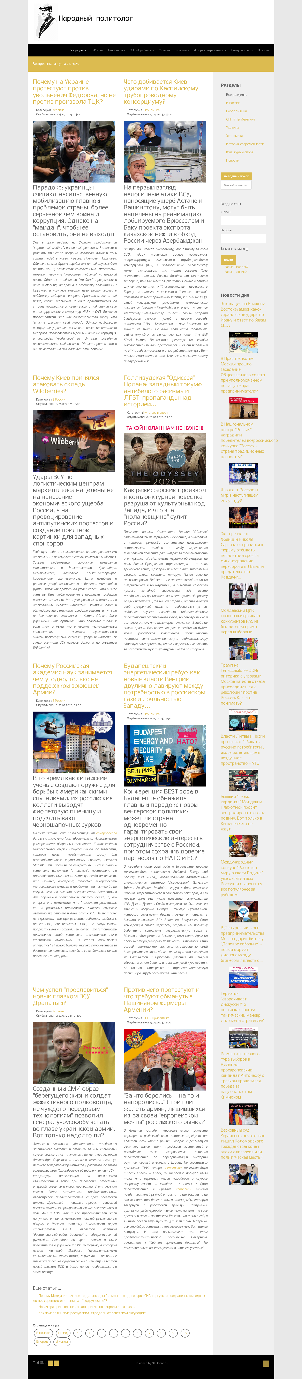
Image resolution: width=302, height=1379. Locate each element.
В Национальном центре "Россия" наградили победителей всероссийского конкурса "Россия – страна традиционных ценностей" (249, 441)
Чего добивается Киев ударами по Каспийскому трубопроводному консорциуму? (161, 92)
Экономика (151, 110)
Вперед (42, 1341)
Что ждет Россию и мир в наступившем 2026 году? (239, 495)
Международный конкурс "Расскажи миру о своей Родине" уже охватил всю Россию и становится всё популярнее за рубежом (242, 878)
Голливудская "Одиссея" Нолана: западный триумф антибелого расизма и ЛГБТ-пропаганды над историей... (163, 391)
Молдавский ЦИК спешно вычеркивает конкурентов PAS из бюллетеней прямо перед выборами (241, 622)
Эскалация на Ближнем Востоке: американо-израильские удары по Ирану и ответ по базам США (243, 315)
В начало (43, 1333)
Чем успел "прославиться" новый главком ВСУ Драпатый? (70, 997)
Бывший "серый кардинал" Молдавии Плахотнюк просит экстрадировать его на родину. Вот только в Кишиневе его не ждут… (243, 813)
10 (185, 1333)
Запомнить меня (233, 248)
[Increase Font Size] (56, 1363)
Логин (226, 212)
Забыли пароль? (236, 267)
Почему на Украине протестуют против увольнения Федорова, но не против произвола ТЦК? (74, 92)
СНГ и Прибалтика (156, 1018)
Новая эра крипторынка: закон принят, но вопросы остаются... (86, 1307)
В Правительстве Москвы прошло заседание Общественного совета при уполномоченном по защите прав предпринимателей (243, 375)
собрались (183, 1189)
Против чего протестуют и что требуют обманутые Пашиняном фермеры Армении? (161, 1000)
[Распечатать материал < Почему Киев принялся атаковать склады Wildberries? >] (115, 399)
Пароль (226, 230)
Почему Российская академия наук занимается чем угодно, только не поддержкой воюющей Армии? (72, 679)
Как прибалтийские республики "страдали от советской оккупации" (92, 1313)
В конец (62, 1341)
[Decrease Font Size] (50, 1363)
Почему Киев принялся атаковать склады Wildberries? (66, 385)
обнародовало (106, 833)
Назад (63, 1333)
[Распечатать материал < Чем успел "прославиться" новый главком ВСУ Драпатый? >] (115, 1011)
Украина (59, 110)
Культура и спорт (155, 413)
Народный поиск (236, 176)
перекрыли (173, 1167)
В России (59, 399)
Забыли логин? (235, 272)
